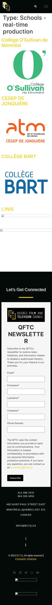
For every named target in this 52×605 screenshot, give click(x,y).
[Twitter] (26, 573)
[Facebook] (14, 573)
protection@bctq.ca (21, 467)
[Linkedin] (20, 573)
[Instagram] (32, 573)
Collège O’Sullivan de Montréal (24, 42)
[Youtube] (37, 573)
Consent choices (25, 559)
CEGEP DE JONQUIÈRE (14, 100)
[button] (35, 6)
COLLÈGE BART (18, 156)
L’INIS (7, 209)
